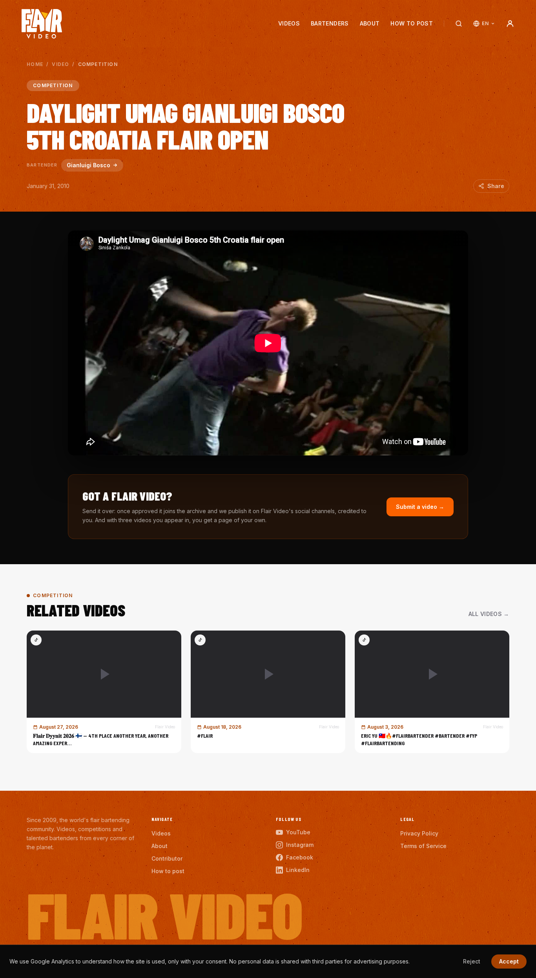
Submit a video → (420, 506)
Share (495, 186)
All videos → (489, 614)
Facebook (299, 857)
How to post (411, 23)
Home (35, 64)
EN (485, 23)
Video (60, 64)
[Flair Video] (42, 23)
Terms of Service (423, 846)
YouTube (298, 832)
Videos (289, 23)
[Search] (458, 23)
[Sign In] (510, 23)
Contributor (166, 858)
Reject (471, 961)
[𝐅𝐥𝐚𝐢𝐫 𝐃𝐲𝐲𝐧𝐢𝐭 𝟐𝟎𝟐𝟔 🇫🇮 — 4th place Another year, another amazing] (104, 692)
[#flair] (268, 692)
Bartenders (330, 23)
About (370, 23)
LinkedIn (298, 869)
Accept (509, 961)
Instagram (300, 844)
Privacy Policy (419, 833)
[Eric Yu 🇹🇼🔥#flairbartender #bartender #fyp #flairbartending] (432, 692)
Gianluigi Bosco (88, 165)
